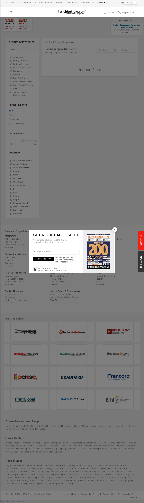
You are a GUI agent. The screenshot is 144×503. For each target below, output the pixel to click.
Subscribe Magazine (98, 267)
